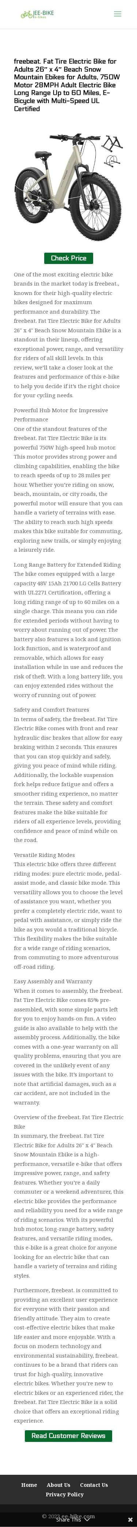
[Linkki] (37, 14)
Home (29, 1484)
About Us (59, 1484)
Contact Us (94, 1484)
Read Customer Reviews (68, 1436)
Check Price (69, 258)
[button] (117, 18)
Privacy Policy (65, 1494)
